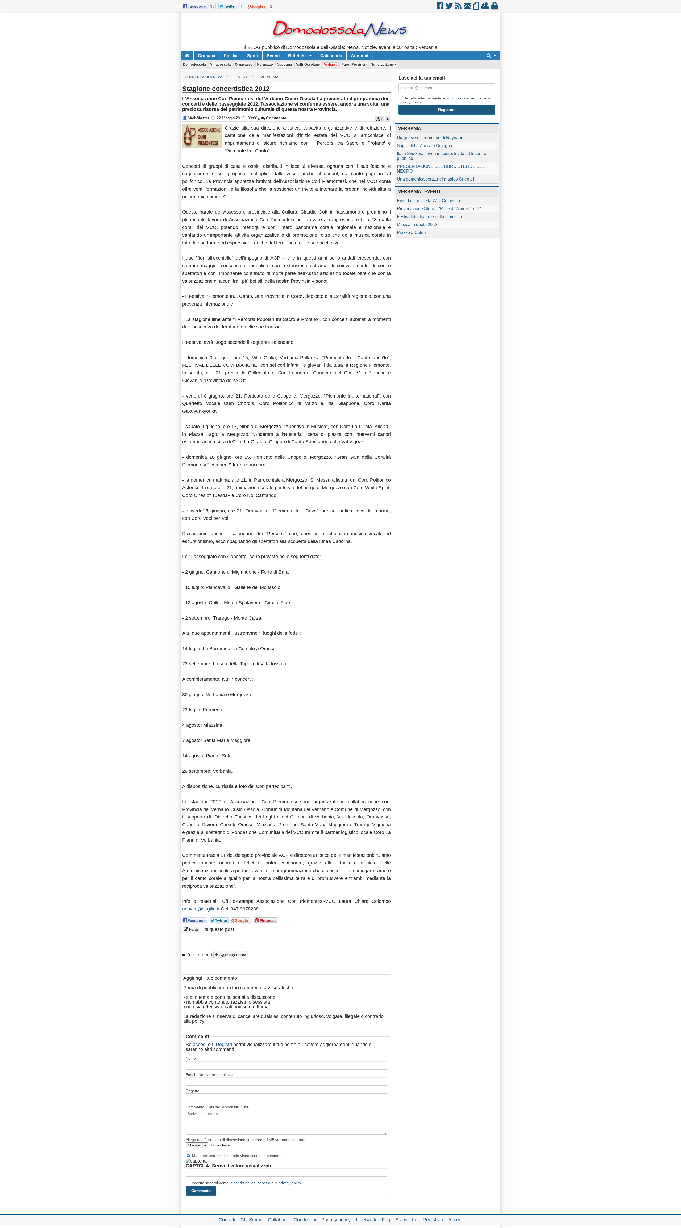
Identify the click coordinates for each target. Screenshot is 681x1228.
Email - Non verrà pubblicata (210, 1074)
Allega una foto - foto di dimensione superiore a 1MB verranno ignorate (245, 1140)
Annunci (359, 55)
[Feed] (458, 7)
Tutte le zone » (384, 64)
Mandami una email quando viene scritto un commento (238, 1156)
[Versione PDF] (476, 7)
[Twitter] (450, 7)
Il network (366, 1219)
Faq (386, 1219)
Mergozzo (265, 64)
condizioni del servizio (252, 1183)
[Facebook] (440, 7)
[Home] (187, 55)
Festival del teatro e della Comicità (429, 216)
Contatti (227, 1219)
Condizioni (305, 1219)
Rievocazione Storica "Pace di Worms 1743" (439, 208)
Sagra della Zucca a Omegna (424, 145)
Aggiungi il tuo (232, 955)
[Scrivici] (468, 7)
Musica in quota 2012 (417, 224)
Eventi (273, 55)
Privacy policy (336, 1219)
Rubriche (297, 55)
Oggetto (192, 1091)
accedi (200, 1044)
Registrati (433, 1219)
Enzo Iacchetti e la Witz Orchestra (428, 200)
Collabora (278, 1219)
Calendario (331, 55)
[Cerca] (491, 55)
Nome (191, 1058)
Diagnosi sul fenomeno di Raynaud (430, 137)
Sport (252, 55)
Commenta (275, 118)
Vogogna (284, 64)
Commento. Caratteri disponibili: (217, 1107)
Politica (231, 55)
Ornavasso (243, 64)
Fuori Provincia (354, 64)
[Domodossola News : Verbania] (340, 42)
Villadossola (220, 64)
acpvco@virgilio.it (200, 909)
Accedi (455, 1219)
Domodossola (194, 64)
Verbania (330, 64)
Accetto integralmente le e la (246, 1183)
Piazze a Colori (411, 232)
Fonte (193, 929)
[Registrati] (485, 7)
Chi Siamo (251, 1219)
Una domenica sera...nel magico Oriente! (435, 179)
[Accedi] (495, 7)
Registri (224, 1044)
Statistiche (406, 1219)
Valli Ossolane (308, 64)
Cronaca (206, 55)
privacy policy (290, 1183)
